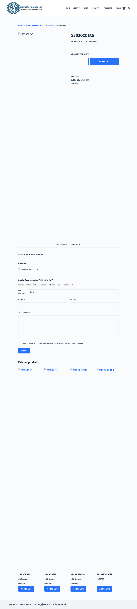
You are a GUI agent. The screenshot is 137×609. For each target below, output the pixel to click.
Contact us (95, 8)
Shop (86, 8)
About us (77, 8)
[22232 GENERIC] (82, 468)
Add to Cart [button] (26, 589)
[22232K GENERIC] (108, 468)
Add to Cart (104, 61)
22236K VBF (24, 574)
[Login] (129, 8)
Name (21, 299)
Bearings (85, 80)
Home (68, 8)
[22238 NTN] (55, 468)
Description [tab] (62, 244)
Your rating (21, 292)
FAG (76, 83)
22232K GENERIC (105, 574)
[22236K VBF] (29, 468)
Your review (24, 312)
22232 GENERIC (78, 574)
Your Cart (108, 8)
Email (73, 299)
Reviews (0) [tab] (75, 244)
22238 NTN (50, 574)
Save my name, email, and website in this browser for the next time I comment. (53, 343)
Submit (24, 350)
